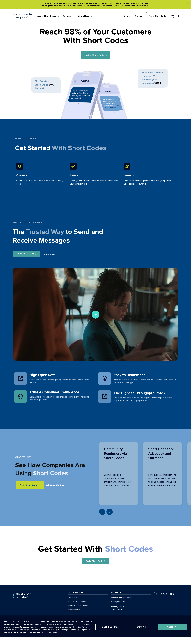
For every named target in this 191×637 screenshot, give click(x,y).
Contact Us (73, 597)
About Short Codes (46, 16)
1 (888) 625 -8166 (118, 602)
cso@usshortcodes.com (121, 597)
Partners (67, 16)
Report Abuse (74, 609)
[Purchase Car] (172, 16)
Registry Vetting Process (78, 605)
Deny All (141, 627)
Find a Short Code (157, 16)
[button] (109, 512)
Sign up (139, 16)
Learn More (83, 16)
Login (127, 16)
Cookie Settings (110, 627)
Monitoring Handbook (77, 601)
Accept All (172, 627)
